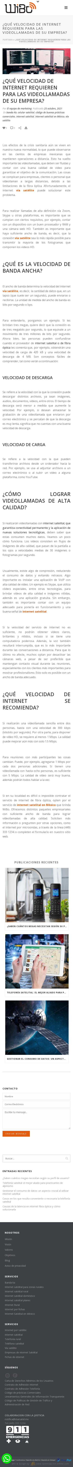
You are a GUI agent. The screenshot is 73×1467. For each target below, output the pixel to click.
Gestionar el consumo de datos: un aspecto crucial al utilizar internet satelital (38, 1058)
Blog (7, 1260)
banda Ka (11, 112)
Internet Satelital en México (20, 1313)
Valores (9, 1249)
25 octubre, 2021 (53, 108)
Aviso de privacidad (15, 1265)
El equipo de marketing (19, 108)
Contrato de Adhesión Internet (21, 1384)
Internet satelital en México (50, 116)
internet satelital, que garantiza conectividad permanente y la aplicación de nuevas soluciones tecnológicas (36, 527)
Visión (8, 1244)
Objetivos (10, 1255)
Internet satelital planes (17, 1300)
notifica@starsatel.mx (17, 1419)
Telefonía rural (13, 1339)
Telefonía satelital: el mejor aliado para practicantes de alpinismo (38, 992)
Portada (8, 40)
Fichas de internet (14, 1357)
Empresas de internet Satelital (21, 1352)
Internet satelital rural (16, 1291)
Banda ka (10, 1282)
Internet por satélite (15, 1330)
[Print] (28, 128)
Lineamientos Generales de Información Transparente (34, 1396)
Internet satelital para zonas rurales (24, 1287)
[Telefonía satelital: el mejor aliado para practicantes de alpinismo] (37, 961)
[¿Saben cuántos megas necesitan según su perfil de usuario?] (37, 895)
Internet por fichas (15, 1309)
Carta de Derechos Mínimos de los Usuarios (29, 1380)
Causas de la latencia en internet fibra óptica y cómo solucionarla (31, 1208)
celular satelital (26, 112)
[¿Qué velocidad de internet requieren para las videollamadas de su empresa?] (36, 61)
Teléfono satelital (14, 1343)
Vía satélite (11, 1348)
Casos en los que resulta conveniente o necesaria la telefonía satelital (36, 1200)
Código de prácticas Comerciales (23, 1392)
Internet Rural (12, 1304)
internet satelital (25, 116)
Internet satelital (14, 1334)
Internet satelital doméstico (20, 1295)
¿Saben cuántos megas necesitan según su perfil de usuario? (38, 926)
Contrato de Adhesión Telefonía (22, 1388)
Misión (8, 1239)
